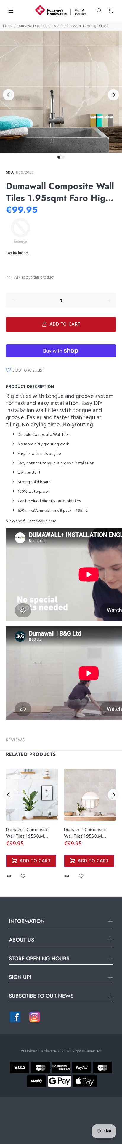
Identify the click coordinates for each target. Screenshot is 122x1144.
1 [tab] (58, 157)
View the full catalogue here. (31, 521)
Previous (8, 94)
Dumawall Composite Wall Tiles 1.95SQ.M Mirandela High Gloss (85, 836)
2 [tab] (63, 157)
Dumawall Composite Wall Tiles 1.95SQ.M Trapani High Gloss (27, 836)
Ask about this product (34, 277)
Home (7, 26)
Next (113, 94)
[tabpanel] (61, 92)
